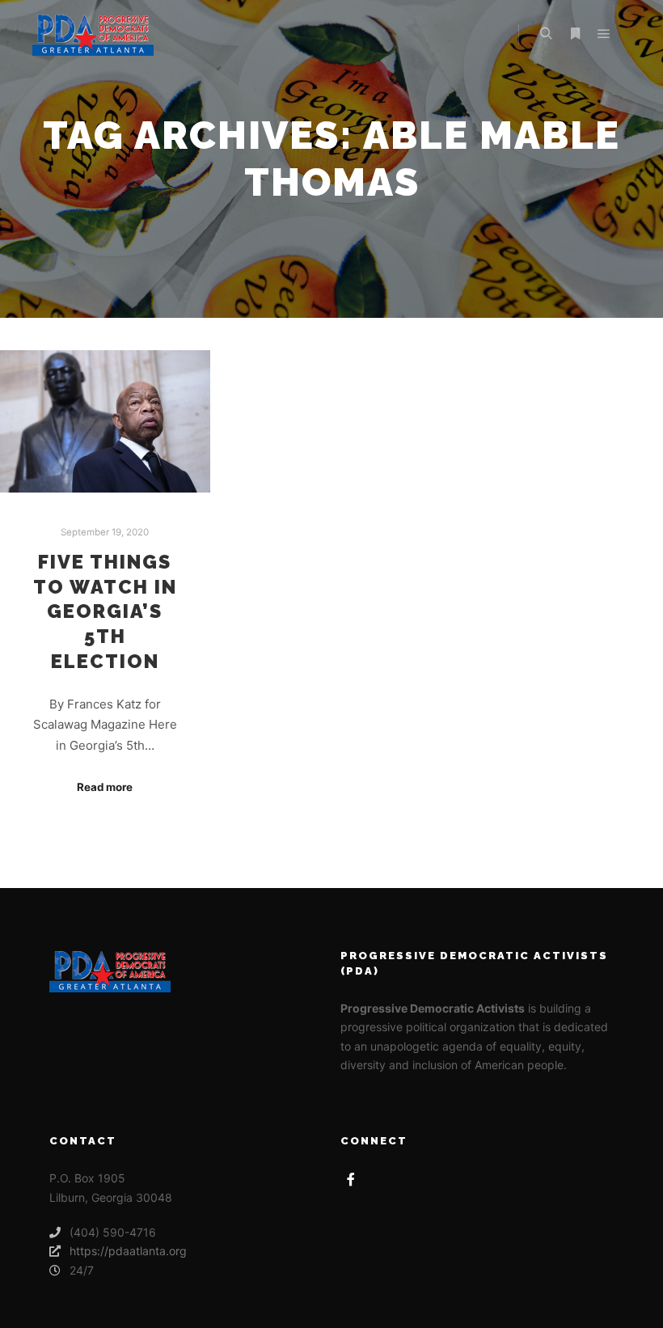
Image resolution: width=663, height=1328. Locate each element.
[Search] (545, 33)
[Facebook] (350, 1179)
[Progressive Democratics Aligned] (93, 34)
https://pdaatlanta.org (128, 1251)
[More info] (574, 33)
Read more (105, 786)
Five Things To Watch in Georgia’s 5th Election (105, 611)
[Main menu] (604, 33)
